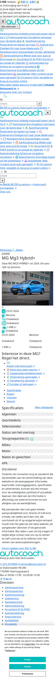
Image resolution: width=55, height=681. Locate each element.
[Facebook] (1, 578)
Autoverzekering (14, 613)
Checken (12, 397)
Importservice (13, 616)
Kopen (10, 394)
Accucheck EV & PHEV (17, 609)
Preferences (27, 674)
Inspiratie (5, 92)
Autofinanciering (14, 594)
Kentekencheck (14, 602)
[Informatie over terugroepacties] (31, 439)
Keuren (11, 401)
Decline (27, 667)
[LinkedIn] (7, 578)
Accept (27, 660)
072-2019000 (9, 564)
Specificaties (14, 390)
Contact (27, 92)
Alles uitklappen (44, 407)
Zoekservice (12, 598)
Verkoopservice (14, 591)
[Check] (2, 180)
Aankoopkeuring (14, 605)
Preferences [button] (10, 651)
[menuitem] (27, 34)
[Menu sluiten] (48, 112)
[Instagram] (4, 578)
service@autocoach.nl (33, 564)
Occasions (11, 624)
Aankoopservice (14, 587)
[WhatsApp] (2, 95)
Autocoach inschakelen (34, 107)
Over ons (17, 92)
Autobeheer (12, 620)
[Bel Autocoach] (5, 95)
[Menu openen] (3, 21)
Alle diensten (9, 26)
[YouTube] (10, 578)
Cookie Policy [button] (29, 644)
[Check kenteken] (39, 103)
